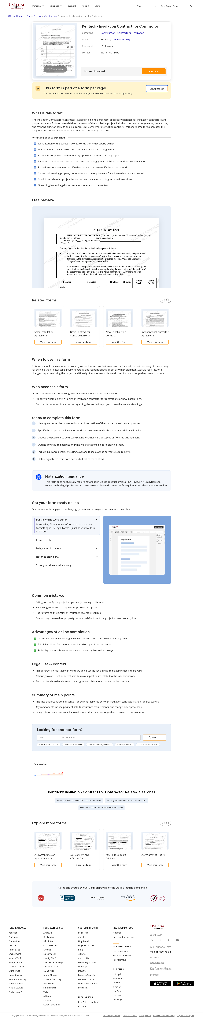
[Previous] (162, 300)
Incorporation (15, 962)
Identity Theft (15, 958)
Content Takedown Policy (163, 1015)
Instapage (117, 999)
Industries (83, 970)
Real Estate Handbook (89, 1002)
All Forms (47, 996)
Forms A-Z (48, 1000)
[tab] (66, 525)
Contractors (14, 941)
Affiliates (82, 953)
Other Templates (51, 1004)
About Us (82, 937)
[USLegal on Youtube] (177, 940)
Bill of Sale (48, 941)
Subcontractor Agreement (100, 744)
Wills (45, 992)
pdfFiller (117, 982)
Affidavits (47, 932)
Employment (15, 953)
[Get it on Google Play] (183, 983)
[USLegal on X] (152, 940)
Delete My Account (87, 962)
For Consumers (120, 951)
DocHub (117, 995)
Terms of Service (130, 1015)
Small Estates (49, 987)
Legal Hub (83, 932)
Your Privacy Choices (111, 1015)
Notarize (117, 932)
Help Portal (83, 941)
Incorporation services (123, 937)
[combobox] (146, 6)
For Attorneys (119, 959)
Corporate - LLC (51, 945)
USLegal (117, 974)
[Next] (168, 300)
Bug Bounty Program (185, 1015)
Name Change (15, 975)
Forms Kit (83, 987)
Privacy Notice (145, 1015)
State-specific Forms (88, 983)
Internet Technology (53, 962)
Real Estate (48, 983)
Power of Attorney (52, 979)
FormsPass (118, 978)
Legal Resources (86, 945)
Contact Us (83, 958)
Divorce (12, 945)
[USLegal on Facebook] (160, 940)
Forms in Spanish (86, 975)
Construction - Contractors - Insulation (122, 33)
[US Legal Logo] (158, 927)
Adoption (13, 932)
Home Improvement (73, 744)
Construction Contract (48, 744)
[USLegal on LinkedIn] (169, 940)
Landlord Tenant (17, 966)
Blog (80, 949)
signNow (117, 986)
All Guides (83, 1006)
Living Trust (14, 970)
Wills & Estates (16, 987)
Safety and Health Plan (148, 744)
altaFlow (117, 991)
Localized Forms (86, 979)
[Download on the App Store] (160, 983)
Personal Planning (17, 979)
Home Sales (14, 949)
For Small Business (122, 955)
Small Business (16, 983)
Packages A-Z (15, 992)
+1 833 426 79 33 (160, 951)
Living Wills (48, 970)
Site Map (82, 966)
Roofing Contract (124, 744)
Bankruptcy (14, 937)
